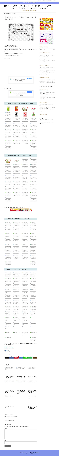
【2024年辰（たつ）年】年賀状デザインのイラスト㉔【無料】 (9, 391)
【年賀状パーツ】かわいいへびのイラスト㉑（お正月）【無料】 (9, 377)
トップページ (40, 0)
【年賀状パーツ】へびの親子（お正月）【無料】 (47, 104)
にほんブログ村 (7, 351)
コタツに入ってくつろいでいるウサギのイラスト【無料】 (9, 406)
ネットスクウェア (48, 31)
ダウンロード (30, 78)
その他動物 (13, 13)
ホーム (6, 13)
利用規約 (44, 0)
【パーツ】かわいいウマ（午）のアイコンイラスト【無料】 (32, 378)
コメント (5, 428)
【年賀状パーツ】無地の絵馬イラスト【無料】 (46, 122)
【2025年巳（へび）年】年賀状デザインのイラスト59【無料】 (32, 391)
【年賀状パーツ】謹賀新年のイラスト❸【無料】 (47, 119)
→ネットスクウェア (22, 207)
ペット (10, 13)
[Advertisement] (20, 66)
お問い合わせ (48, 0)
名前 (5, 440)
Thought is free (34, 453)
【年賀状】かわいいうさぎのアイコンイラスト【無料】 (21, 378)
